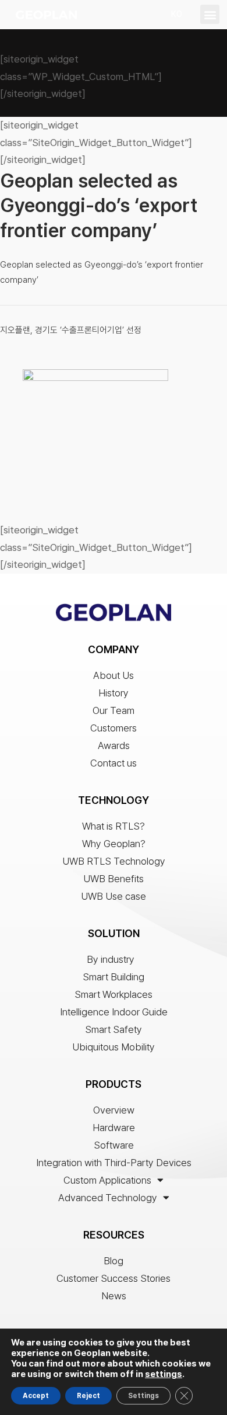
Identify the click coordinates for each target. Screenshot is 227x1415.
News (113, 1296)
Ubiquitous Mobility (113, 1047)
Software (114, 1145)
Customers (113, 728)
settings (163, 1374)
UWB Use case (113, 896)
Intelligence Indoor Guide (114, 1012)
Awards (114, 745)
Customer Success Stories (113, 1278)
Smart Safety (113, 1029)
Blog (113, 1261)
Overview (113, 1110)
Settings (143, 1396)
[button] (209, 14)
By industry (110, 959)
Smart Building (113, 977)
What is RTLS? (113, 826)
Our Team (113, 710)
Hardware (114, 1127)
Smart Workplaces (113, 994)
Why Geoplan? (114, 843)
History (113, 693)
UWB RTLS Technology (113, 861)
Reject (88, 1396)
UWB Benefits (113, 879)
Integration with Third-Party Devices (113, 1162)
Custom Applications (107, 1180)
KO (176, 14)
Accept (36, 1396)
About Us (113, 675)
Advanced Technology (107, 1198)
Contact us (113, 763)
